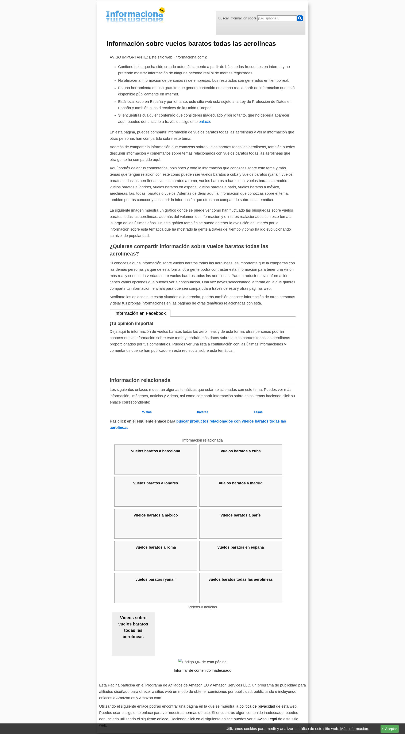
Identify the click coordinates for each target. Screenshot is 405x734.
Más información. (354, 729)
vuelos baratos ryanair (155, 579)
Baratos (202, 411)
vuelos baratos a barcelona (155, 451)
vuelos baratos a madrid (241, 483)
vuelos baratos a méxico (156, 515)
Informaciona (107, 15)
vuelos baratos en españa (240, 547)
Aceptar (391, 729)
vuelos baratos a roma (156, 547)
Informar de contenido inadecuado (202, 670)
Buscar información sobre (237, 18)
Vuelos (147, 411)
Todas (258, 411)
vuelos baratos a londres (155, 483)
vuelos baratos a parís (241, 515)
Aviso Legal (267, 719)
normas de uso (197, 713)
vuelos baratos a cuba (241, 451)
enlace (204, 122)
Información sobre (191, 43)
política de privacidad (257, 706)
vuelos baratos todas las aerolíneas (241, 579)
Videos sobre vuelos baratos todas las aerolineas (133, 626)
